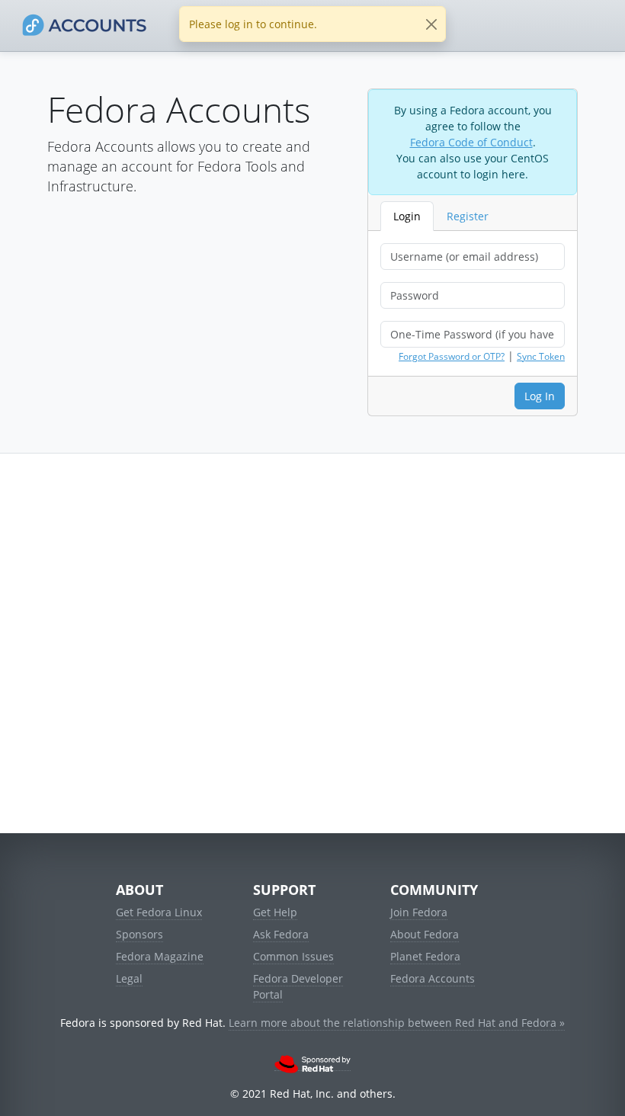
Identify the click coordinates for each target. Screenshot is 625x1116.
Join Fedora (418, 912)
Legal (129, 978)
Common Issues (293, 956)
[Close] (431, 24)
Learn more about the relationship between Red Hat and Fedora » (397, 1022)
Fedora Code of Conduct (471, 142)
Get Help (275, 912)
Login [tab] (407, 216)
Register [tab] (468, 216)
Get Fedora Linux (159, 912)
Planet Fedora (425, 956)
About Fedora (424, 934)
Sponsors (139, 934)
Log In (539, 396)
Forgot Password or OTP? (452, 356)
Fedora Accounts (432, 978)
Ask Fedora (281, 934)
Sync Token (541, 356)
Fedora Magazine (160, 956)
